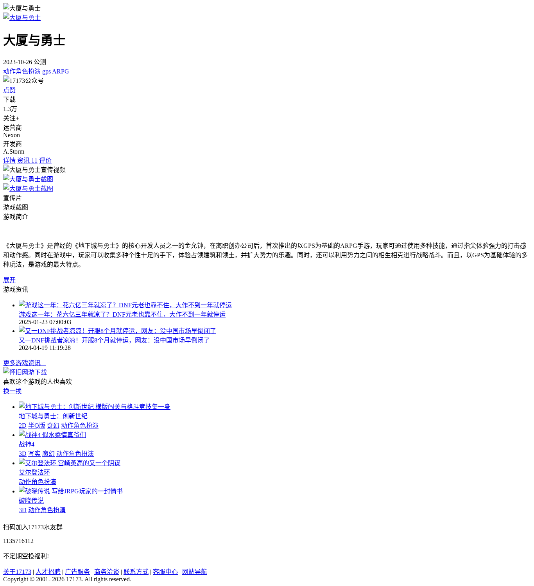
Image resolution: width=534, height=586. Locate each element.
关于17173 (17, 571)
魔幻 (48, 453)
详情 (9, 160)
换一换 (12, 391)
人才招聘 (48, 571)
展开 (9, 280)
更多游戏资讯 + (24, 363)
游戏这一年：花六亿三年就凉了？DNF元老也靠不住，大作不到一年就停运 (122, 314)
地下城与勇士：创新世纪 (53, 416)
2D (23, 425)
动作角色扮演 (22, 71)
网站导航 (194, 571)
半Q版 (36, 425)
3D (23, 453)
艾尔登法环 (34, 472)
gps (46, 71)
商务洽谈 (106, 571)
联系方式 (136, 571)
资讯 (27, 160)
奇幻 (53, 425)
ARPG (60, 71)
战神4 (26, 444)
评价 (45, 160)
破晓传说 (31, 500)
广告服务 (77, 571)
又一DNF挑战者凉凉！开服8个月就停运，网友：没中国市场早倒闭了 (114, 340)
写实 (34, 453)
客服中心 (165, 571)
